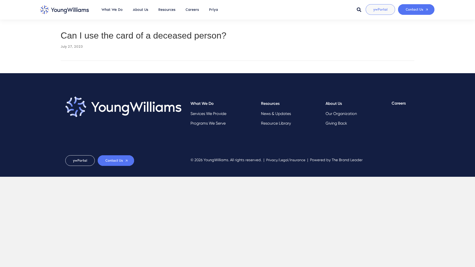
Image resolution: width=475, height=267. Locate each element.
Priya (213, 9)
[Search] (359, 9)
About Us (140, 9)
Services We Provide (208, 113)
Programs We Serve (208, 123)
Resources (166, 9)
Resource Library (276, 123)
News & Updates (276, 113)
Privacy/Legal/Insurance (285, 160)
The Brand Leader (347, 160)
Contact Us (414, 9)
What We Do (112, 9)
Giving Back (336, 123)
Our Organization (341, 113)
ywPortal (380, 9)
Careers (192, 9)
